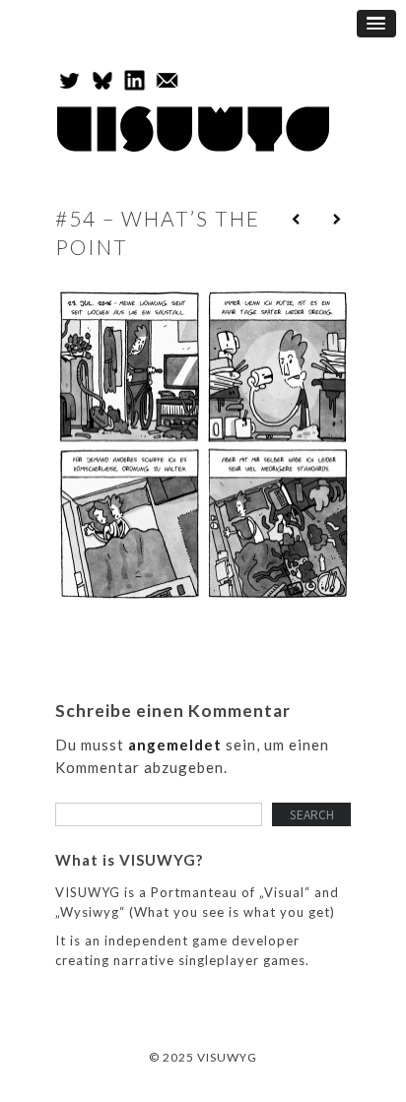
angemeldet (175, 744)
